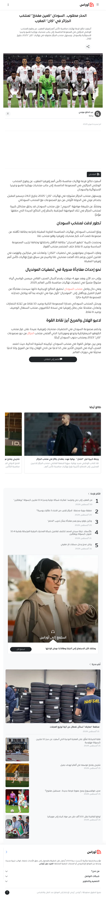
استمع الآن (21, 649)
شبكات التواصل (92, 876)
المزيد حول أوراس (46, 864)
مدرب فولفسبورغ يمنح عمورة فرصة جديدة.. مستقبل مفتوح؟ (72, 791)
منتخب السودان (73, 289)
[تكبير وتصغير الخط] (8, 113)
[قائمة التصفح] (8, 5)
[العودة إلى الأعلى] (7, 892)
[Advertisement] (53, 149)
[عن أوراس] (53, 852)
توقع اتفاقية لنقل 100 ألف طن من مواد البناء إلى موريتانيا (73, 816)
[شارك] (88, 47)
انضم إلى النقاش (52, 359)
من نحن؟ (95, 871)
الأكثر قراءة (95, 494)
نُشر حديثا (95, 664)
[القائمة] (97, 5)
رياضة (91, 116)
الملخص (92, 174)
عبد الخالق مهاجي (86, 112)
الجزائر (30, 333)
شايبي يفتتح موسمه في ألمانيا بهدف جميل (80, 765)
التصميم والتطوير (91, 881)
